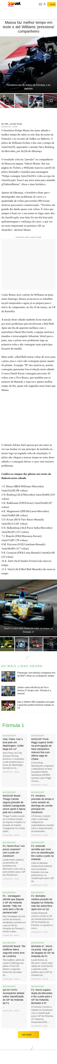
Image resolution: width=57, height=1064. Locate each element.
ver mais (27, 1035)
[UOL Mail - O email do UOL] (40, 4)
